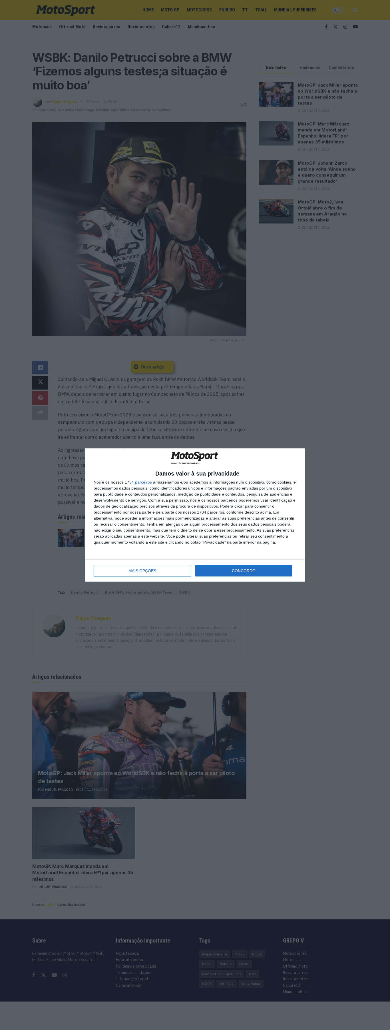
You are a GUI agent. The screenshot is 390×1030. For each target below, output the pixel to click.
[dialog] (195, 515)
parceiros (143, 482)
